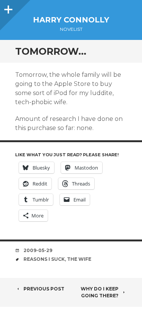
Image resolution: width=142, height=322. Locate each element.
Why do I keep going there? (100, 292)
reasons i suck (44, 259)
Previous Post (43, 289)
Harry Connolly (71, 19)
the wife (79, 259)
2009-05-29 (37, 250)
